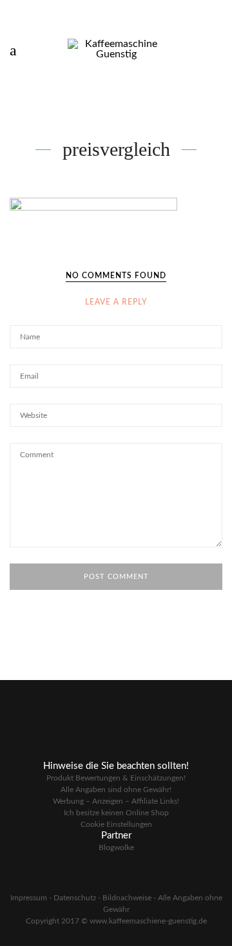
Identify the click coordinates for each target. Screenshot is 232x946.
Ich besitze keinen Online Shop (116, 813)
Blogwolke (116, 847)
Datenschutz (74, 898)
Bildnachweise (126, 898)
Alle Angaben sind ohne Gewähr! (116, 789)
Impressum (28, 898)
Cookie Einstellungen (116, 824)
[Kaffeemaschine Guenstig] (116, 48)
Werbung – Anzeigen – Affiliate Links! (116, 801)
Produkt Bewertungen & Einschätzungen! (116, 778)
